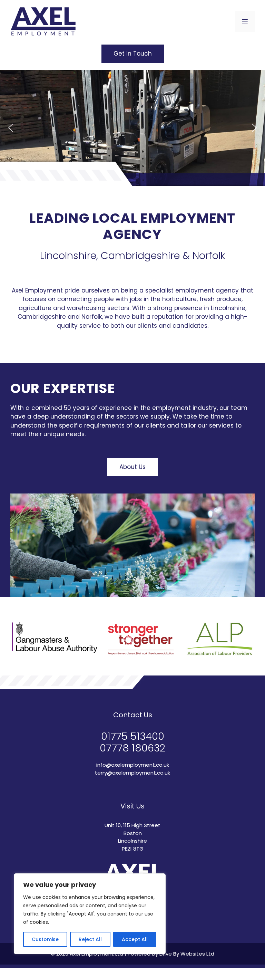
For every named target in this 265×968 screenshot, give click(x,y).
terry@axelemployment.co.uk (132, 772)
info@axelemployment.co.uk (132, 764)
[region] (90, 913)
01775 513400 (132, 736)
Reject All (90, 939)
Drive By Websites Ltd (186, 953)
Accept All (135, 939)
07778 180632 (132, 748)
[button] (10, 127)
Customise (45, 939)
